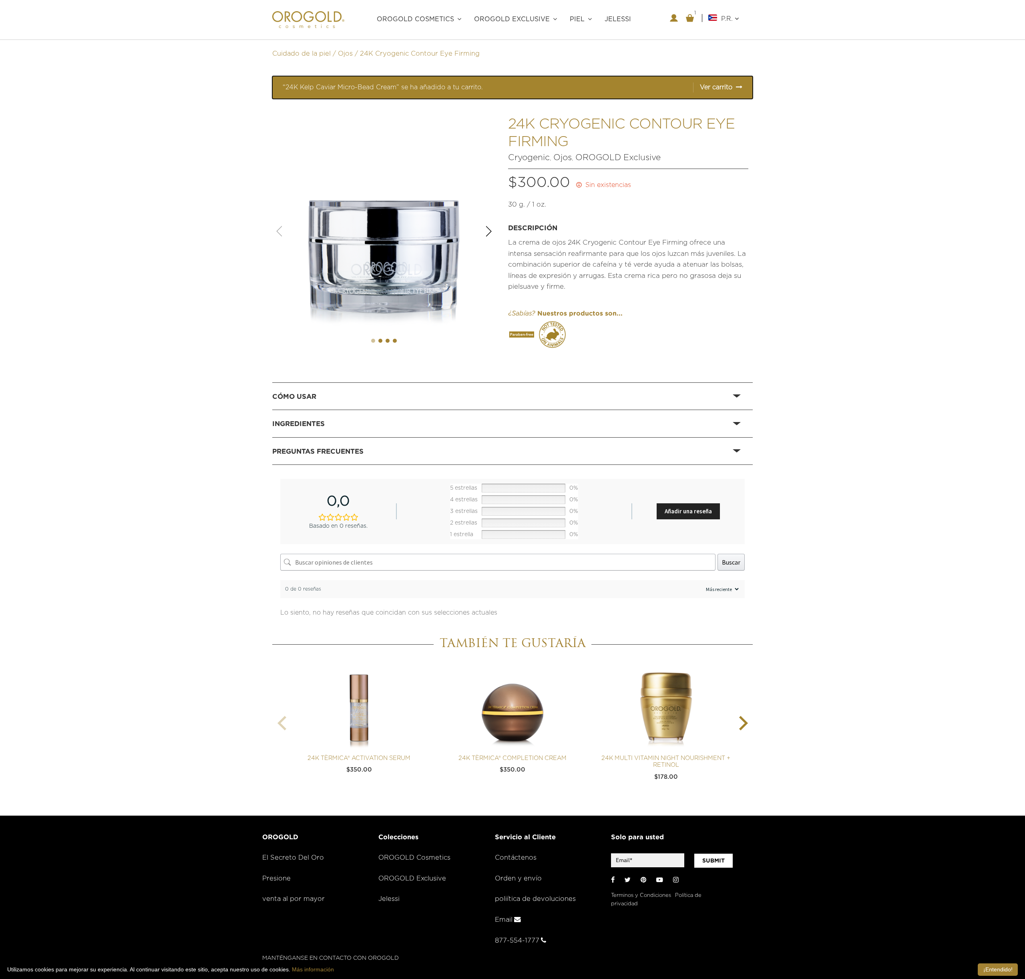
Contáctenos (516, 857)
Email (503, 920)
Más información (313, 969)
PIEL (577, 19)
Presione (276, 878)
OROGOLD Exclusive (512, 19)
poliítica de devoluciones (535, 899)
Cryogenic (529, 157)
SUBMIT (713, 860)
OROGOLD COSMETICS (415, 19)
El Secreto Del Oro (293, 857)
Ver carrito (716, 87)
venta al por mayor (293, 899)
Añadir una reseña (688, 511)
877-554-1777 (517, 940)
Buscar (731, 562)
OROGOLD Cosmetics (414, 857)
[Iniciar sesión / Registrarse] (674, 18)
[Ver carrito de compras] (690, 18)
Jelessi (389, 899)
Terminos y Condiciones (641, 895)
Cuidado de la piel (301, 53)
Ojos (345, 53)
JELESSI (618, 19)
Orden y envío (518, 878)
